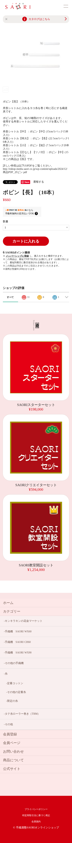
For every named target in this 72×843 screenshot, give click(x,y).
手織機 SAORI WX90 (18, 652)
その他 (9, 724)
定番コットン (15, 683)
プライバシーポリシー (36, 809)
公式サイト (11, 769)
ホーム (8, 603)
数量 (5, 221)
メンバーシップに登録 (17, 256)
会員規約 (36, 821)
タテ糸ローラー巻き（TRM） (22, 713)
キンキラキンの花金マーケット (23, 620)
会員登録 (10, 734)
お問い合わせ (13, 751)
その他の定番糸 (16, 692)
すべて (10, 297)
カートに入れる (25, 241)
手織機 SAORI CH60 (18, 642)
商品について (13, 760)
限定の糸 (12, 700)
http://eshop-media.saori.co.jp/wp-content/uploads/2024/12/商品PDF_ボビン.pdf (35, 170)
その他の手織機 (14, 663)
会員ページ (11, 743)
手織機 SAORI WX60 (18, 631)
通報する (38, 181)
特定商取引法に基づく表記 (36, 815)
